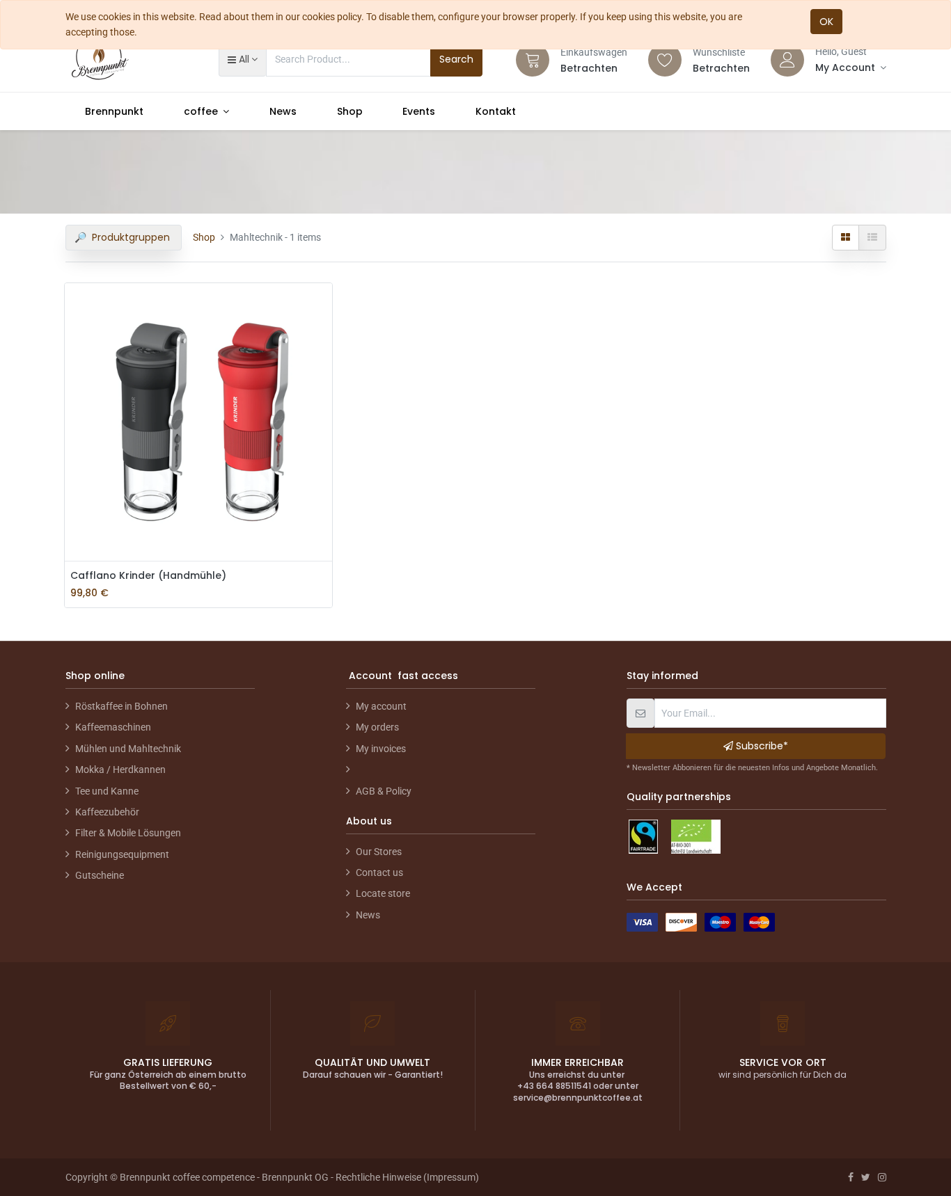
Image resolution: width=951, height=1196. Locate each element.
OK (826, 22)
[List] (872, 237)
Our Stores (379, 851)
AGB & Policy (383, 791)
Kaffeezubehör (107, 812)
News (368, 914)
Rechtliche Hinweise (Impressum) (407, 1177)
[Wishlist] (665, 60)
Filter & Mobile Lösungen (128, 832)
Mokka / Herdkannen (120, 769)
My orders (377, 727)
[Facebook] (851, 1177)
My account (381, 706)
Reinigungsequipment (122, 854)
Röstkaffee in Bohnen (121, 706)
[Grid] (845, 237)
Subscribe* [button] (760, 746)
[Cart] (532, 60)
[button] (243, 59)
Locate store (383, 893)
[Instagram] (882, 1177)
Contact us (379, 872)
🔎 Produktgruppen (123, 237)
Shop (204, 237)
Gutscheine (99, 875)
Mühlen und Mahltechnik (128, 748)
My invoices (381, 748)
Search (456, 59)
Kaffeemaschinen (113, 727)
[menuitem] (115, 111)
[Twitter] (865, 1177)
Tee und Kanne (107, 791)
